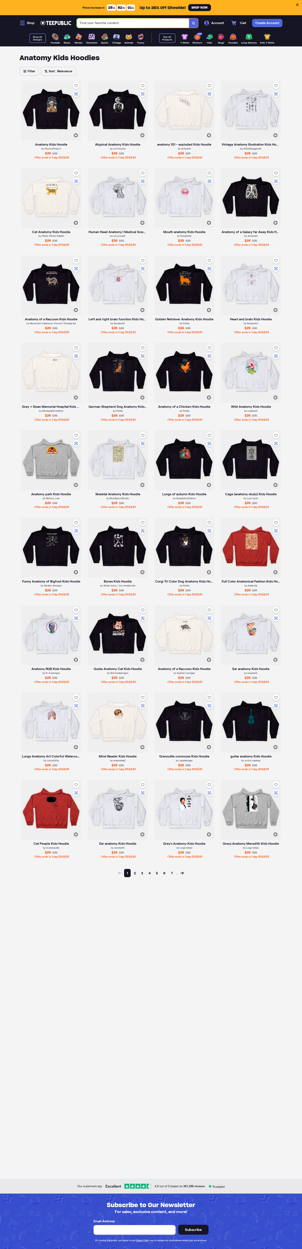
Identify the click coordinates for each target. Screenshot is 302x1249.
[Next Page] (182, 873)
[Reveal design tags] (76, 135)
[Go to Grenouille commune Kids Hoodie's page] (184, 723)
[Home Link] (55, 23)
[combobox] (133, 23)
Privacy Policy (142, 1240)
